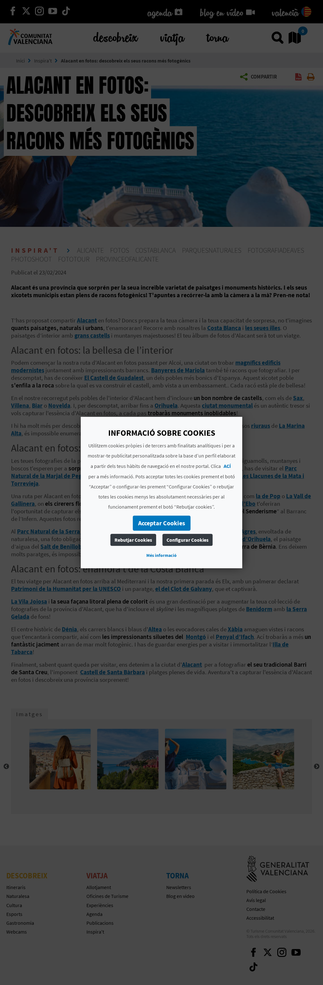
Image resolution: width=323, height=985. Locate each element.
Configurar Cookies (187, 540)
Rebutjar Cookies (133, 540)
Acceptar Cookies (161, 523)
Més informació (161, 555)
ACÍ (227, 466)
